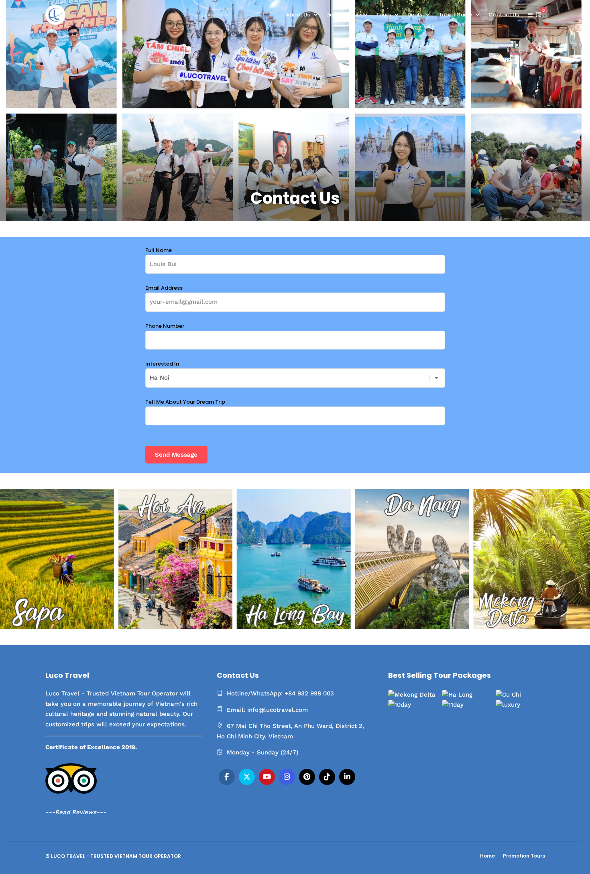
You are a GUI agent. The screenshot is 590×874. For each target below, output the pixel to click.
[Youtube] (267, 777)
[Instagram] (287, 777)
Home (487, 855)
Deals (414, 14)
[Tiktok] (327, 777)
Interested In (162, 364)
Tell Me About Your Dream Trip (185, 402)
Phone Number (164, 326)
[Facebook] (227, 777)
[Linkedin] (347, 777)
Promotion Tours (524, 855)
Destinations (343, 14)
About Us (298, 14)
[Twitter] (247, 777)
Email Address (164, 288)
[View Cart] (539, 14)
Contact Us (503, 14)
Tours (383, 14)
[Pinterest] (307, 777)
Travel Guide (455, 14)
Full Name (158, 250)
